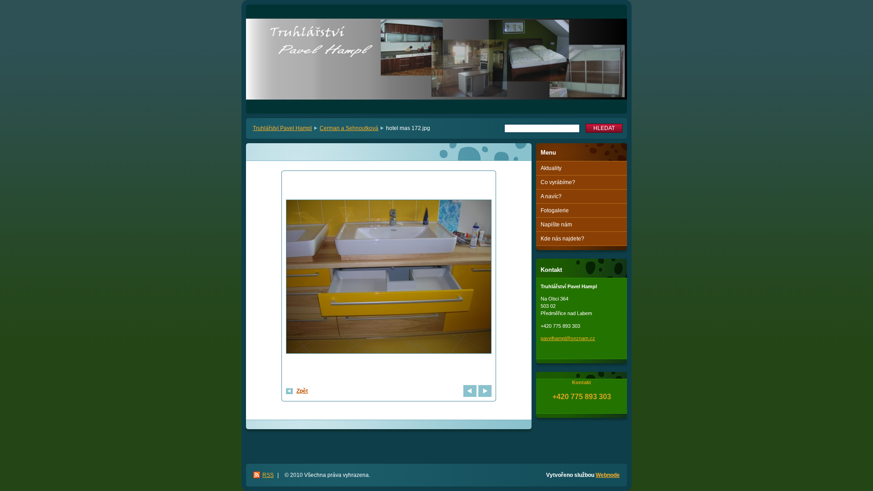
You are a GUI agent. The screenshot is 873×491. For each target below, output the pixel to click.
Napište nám (556, 224)
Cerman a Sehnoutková (349, 128)
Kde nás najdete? (562, 238)
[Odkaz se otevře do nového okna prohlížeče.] (389, 278)
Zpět (302, 391)
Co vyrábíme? (558, 182)
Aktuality (551, 168)
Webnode (608, 475)
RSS (268, 475)
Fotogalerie (555, 210)
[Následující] (485, 391)
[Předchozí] (470, 391)
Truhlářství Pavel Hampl (282, 128)
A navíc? (551, 196)
